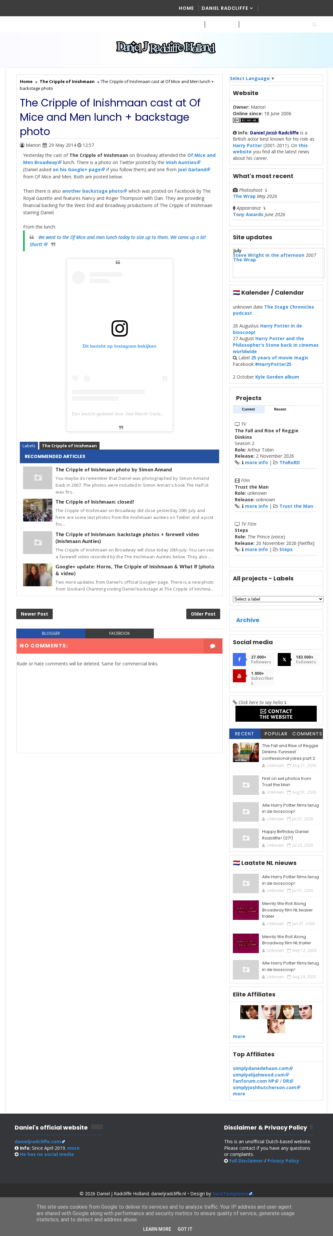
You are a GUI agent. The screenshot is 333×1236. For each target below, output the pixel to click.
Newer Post (34, 614)
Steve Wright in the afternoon (268, 255)
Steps (286, 549)
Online (251, 24)
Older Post (203, 614)
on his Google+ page (77, 169)
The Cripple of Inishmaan (69, 446)
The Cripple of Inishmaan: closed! (95, 502)
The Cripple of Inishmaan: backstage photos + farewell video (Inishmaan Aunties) (127, 538)
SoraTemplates (230, 1193)
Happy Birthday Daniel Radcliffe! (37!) (285, 834)
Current (248, 409)
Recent (280, 409)
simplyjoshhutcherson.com (264, 1087)
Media (187, 24)
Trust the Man (296, 506)
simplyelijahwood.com (259, 1075)
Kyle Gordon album (277, 377)
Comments (307, 733)
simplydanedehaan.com (261, 1068)
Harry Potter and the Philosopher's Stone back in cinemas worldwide (276, 344)
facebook (119, 633)
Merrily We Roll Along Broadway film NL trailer (286, 940)
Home (186, 8)
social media (47, 1154)
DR (286, 1081)
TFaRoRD (289, 462)
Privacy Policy (283, 1161)
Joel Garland (192, 169)
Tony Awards (248, 214)
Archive (248, 620)
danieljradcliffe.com (38, 1141)
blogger (51, 633)
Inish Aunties (181, 162)
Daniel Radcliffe (225, 8)
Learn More (157, 1229)
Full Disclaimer (246, 1161)
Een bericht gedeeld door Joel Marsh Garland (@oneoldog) (133, 413)
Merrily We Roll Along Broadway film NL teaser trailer (287, 909)
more (239, 1036)
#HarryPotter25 (273, 364)
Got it (185, 1229)
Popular (276, 733)
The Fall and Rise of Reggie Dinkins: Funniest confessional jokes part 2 (290, 752)
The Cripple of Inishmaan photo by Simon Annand (114, 469)
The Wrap (244, 196)
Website (218, 24)
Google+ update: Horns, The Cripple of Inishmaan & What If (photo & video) (135, 570)
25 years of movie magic (280, 357)
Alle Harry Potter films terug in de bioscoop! (290, 808)
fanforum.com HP (253, 1081)
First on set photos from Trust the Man (286, 781)
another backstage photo (92, 191)
